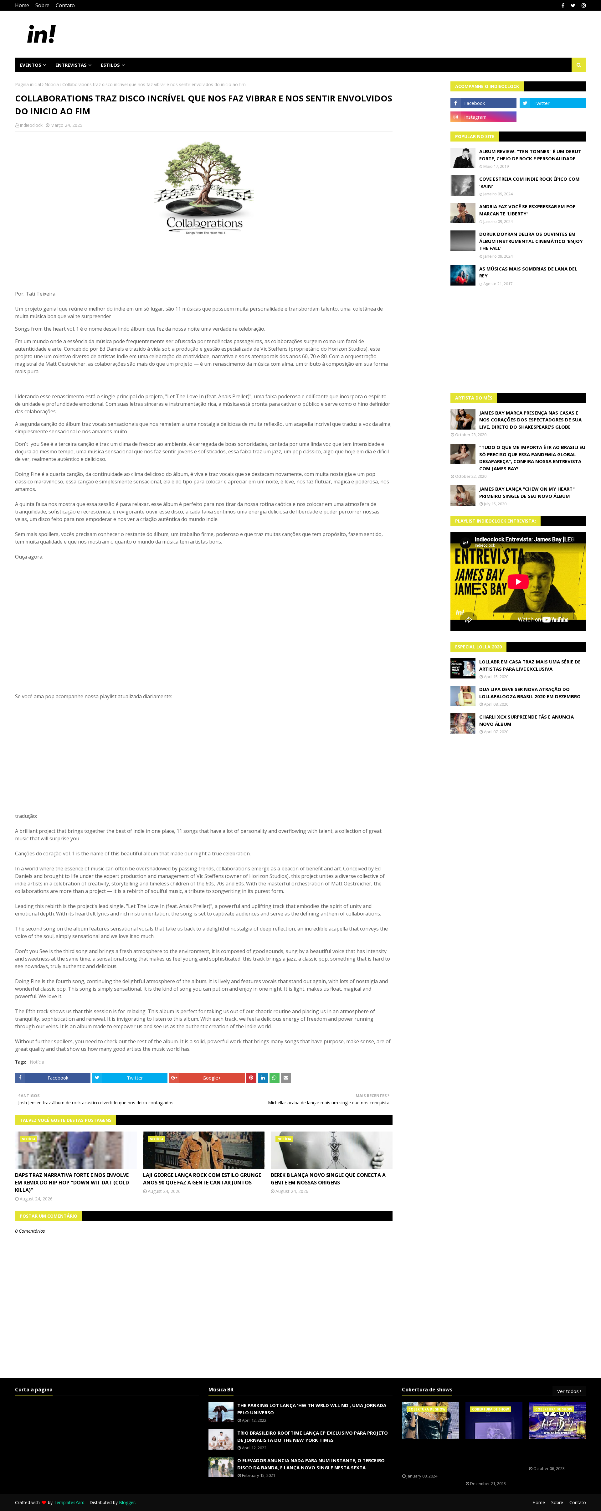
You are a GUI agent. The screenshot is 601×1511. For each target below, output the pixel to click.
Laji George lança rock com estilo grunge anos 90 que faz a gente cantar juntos (202, 1179)
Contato (65, 5)
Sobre (42, 5)
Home (22, 5)
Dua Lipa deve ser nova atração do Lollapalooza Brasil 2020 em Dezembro (530, 692)
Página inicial (28, 84)
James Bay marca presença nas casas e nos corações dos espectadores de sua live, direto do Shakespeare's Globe (530, 420)
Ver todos (568, 1391)
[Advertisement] (518, 340)
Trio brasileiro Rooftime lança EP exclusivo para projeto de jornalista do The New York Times (312, 1436)
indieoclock (31, 125)
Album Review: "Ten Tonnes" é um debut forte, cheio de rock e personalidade (530, 155)
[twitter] (573, 5)
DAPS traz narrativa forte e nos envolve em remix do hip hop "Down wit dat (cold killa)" (72, 1183)
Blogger (127, 1502)
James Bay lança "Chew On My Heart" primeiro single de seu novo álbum (527, 492)
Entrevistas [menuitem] (71, 65)
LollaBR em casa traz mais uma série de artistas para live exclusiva (530, 665)
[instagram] (583, 5)
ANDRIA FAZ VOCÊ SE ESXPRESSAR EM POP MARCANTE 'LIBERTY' (527, 210)
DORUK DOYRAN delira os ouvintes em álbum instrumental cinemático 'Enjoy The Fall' (531, 241)
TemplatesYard (69, 1502)
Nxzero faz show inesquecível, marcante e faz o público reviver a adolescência (489, 1460)
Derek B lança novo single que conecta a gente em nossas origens (328, 1179)
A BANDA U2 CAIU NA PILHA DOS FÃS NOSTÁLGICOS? (555, 1453)
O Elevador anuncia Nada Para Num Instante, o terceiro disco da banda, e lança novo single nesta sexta (311, 1464)
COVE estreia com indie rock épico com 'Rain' (529, 182)
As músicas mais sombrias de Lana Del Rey (528, 272)
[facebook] (563, 5)
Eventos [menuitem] (30, 65)
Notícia (51, 84)
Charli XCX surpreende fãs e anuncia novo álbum (526, 720)
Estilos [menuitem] (110, 65)
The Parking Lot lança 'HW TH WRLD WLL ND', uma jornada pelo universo (311, 1409)
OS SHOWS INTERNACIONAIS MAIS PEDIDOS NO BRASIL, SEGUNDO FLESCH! (430, 1456)
